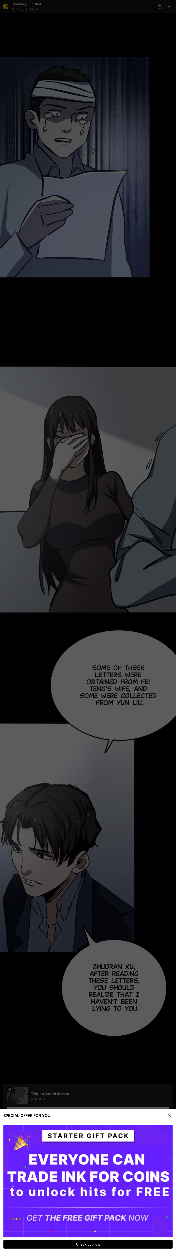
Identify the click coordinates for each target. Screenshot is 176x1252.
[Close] (169, 1115)
